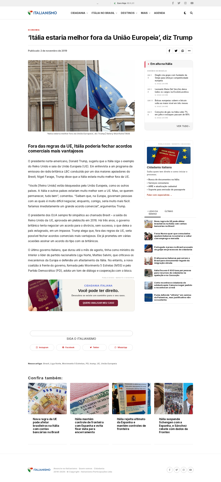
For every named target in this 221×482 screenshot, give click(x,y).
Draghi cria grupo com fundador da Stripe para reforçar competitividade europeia (171, 78)
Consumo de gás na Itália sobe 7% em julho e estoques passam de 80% (172, 113)
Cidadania (78, 13)
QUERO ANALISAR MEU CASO (98, 303)
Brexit (46, 364)
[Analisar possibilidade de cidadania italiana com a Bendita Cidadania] (45, 295)
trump (93, 364)
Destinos (128, 13)
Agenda (159, 13)
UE (98, 364)
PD (87, 364)
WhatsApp (122, 347)
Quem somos (85, 468)
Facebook (69, 347)
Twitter (96, 347)
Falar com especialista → (159, 195)
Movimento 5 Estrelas (73, 364)
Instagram (43, 347)
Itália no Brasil (103, 13)
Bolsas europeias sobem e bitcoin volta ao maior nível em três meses (171, 101)
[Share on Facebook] (169, 51)
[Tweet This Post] (176, 51)
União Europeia (109, 364)
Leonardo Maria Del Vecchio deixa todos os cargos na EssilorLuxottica (171, 90)
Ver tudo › (183, 126)
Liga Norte (55, 364)
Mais (144, 13)
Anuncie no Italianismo (65, 468)
